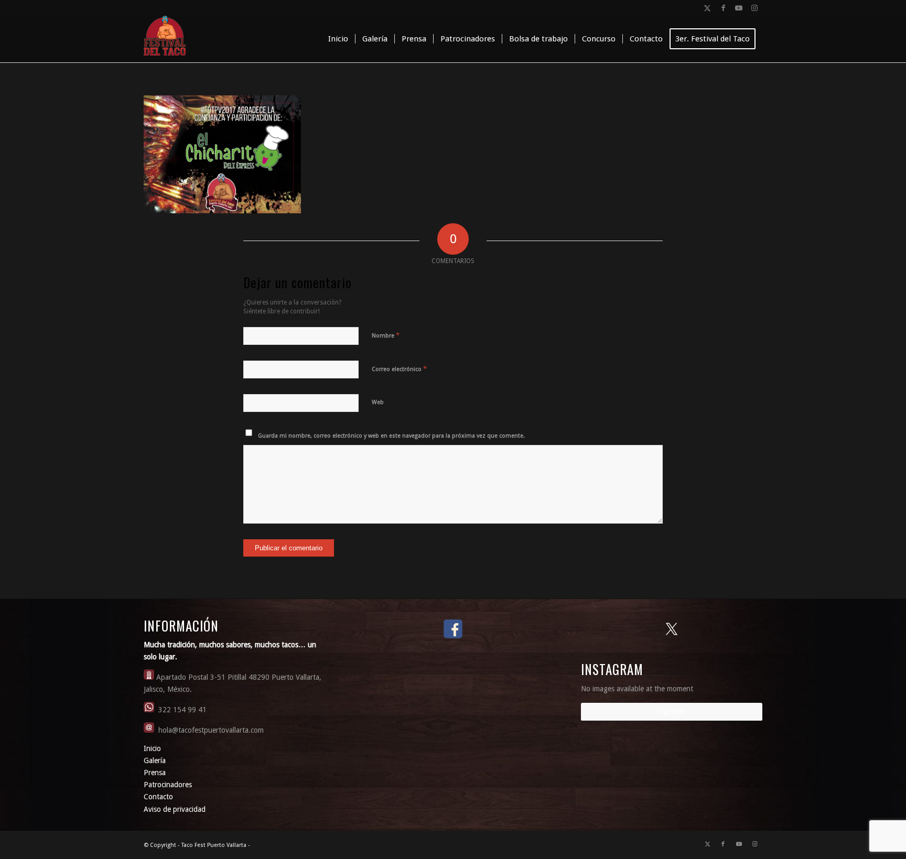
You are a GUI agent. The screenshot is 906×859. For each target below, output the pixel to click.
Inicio (152, 748)
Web (378, 402)
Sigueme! (672, 711)
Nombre (386, 335)
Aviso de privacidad (175, 809)
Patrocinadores (168, 784)
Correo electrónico (399, 369)
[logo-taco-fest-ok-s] (165, 39)
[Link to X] (707, 8)
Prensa (155, 772)
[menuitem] (338, 39)
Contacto (158, 796)
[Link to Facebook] (723, 8)
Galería (155, 760)
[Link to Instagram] (754, 8)
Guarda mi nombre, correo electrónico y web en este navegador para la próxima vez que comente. (391, 435)
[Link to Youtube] (739, 8)
